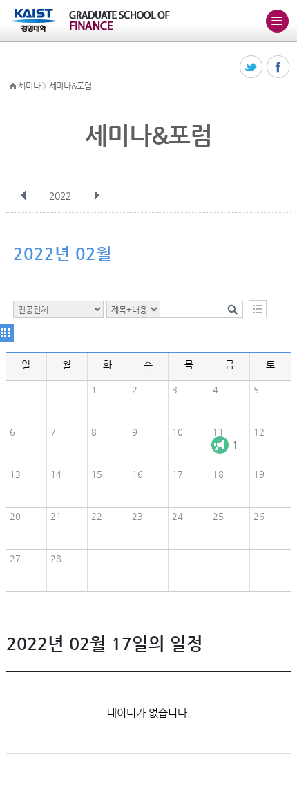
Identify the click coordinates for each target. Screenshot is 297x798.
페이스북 (279, 67)
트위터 (252, 67)
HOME (13, 86)
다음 (96, 195)
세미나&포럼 (70, 86)
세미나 (29, 86)
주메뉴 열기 (277, 21)
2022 (60, 195)
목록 (258, 308)
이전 (23, 195)
